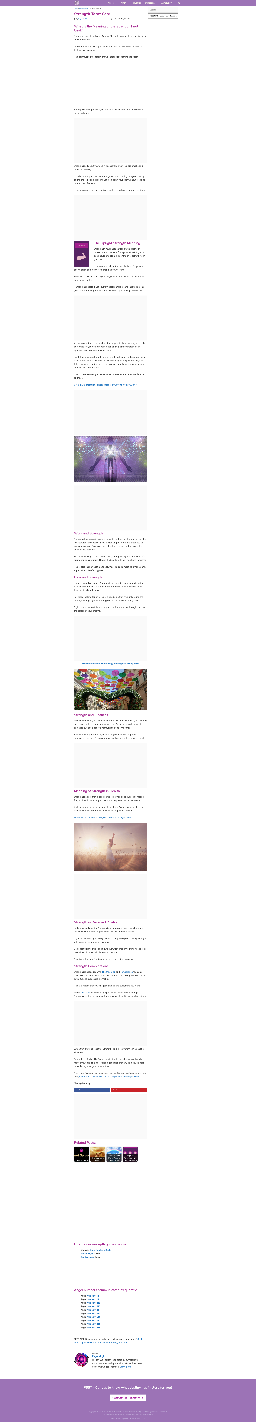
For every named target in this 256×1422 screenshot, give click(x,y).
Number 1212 (93, 1303)
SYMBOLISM (150, 3)
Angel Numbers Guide (100, 1250)
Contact (132, 1412)
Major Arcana (83, 8)
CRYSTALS (137, 3)
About (138, 1412)
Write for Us (164, 1412)
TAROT (123, 3)
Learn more (125, 1367)
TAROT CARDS (129, 1419)
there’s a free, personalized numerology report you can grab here (109, 1076)
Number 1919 (93, 1327)
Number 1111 (93, 1299)
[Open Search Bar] (179, 3)
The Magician (109, 972)
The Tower (85, 992)
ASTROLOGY (166, 3)
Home (76, 8)
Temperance (126, 972)
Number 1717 (93, 1320)
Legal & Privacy (146, 1412)
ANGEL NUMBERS (117, 1419)
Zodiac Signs (87, 1253)
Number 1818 (93, 1324)
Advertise (155, 1412)
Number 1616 (93, 1317)
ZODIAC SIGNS (140, 1419)
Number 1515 (93, 1313)
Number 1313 (93, 1306)
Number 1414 (93, 1310)
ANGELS (111, 3)
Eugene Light (82, 19)
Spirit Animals (87, 1257)
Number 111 (93, 1296)
